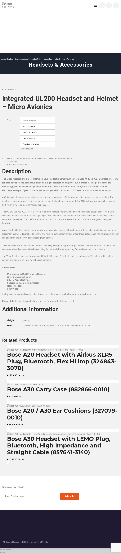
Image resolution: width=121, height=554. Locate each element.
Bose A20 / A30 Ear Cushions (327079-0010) (62, 414)
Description (12, 161)
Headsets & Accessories (16, 59)
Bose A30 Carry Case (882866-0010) (58, 389)
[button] (8, 378)
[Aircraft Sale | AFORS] (9, 5)
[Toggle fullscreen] (4, 549)
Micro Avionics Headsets (60, 158)
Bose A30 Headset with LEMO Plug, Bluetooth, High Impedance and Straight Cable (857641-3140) (59, 445)
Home (2, 59)
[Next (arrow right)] (4, 552)
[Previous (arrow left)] (1, 552)
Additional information (17, 164)
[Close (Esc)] (9, 549)
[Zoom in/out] (1, 549)
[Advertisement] (60, 29)
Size (9, 120)
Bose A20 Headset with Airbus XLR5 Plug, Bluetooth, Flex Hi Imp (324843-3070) (61, 361)
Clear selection (26, 149)
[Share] (7, 549)
